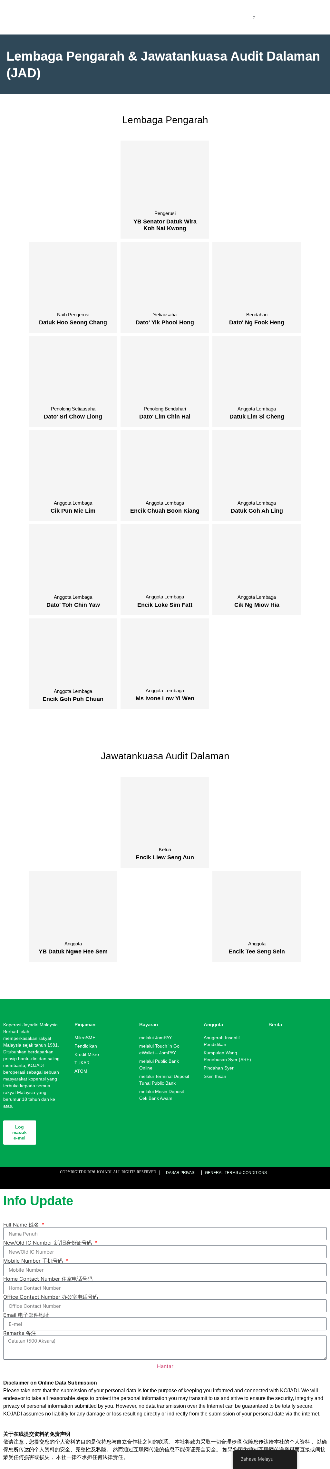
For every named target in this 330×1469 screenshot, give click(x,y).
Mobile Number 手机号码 (33, 1260)
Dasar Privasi (180, 1172)
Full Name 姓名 (22, 1224)
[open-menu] (254, 17)
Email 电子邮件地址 (26, 1314)
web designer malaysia (74, 1179)
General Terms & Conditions (236, 1172)
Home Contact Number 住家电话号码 (47, 1278)
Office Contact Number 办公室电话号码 (50, 1296)
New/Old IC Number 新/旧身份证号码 (48, 1242)
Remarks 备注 (19, 1333)
